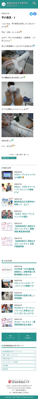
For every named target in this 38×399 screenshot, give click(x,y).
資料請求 (5, 369)
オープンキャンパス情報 (10, 362)
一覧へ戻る (19, 154)
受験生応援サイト (8, 358)
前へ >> (26, 154)
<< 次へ (11, 154)
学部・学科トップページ (10, 355)
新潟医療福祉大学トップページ (12, 351)
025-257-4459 (17, 392)
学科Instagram (28, 337)
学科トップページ (10, 337)
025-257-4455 (20, 390)
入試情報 (5, 365)
